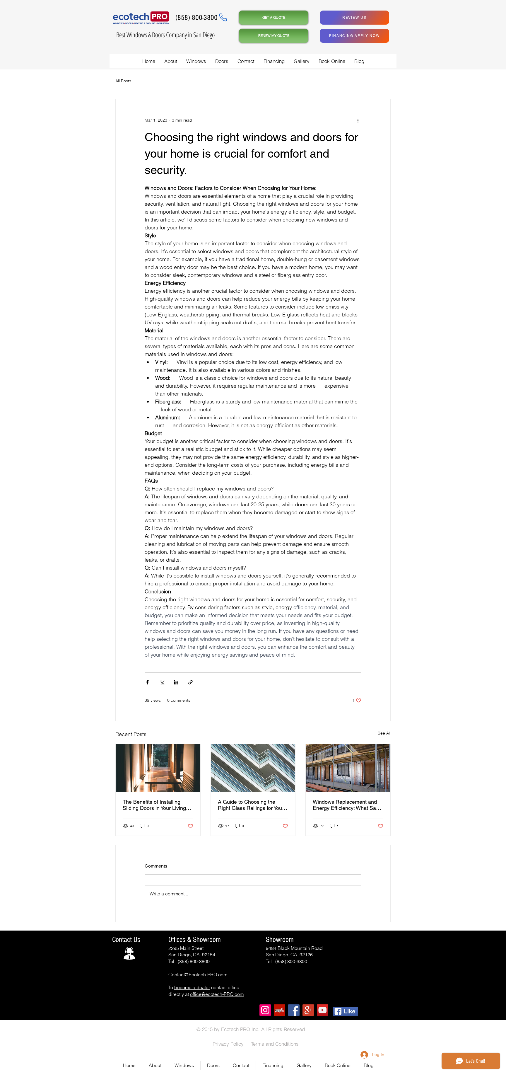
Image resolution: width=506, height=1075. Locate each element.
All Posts (123, 81)
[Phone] (223, 17)
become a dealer (192, 987)
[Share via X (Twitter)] (162, 682)
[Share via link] (190, 682)
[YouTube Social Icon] (322, 1010)
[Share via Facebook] (147, 682)
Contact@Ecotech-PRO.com (197, 974)
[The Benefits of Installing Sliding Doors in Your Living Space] (158, 768)
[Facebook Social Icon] (294, 1010)
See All (384, 733)
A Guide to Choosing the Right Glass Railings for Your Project (251, 805)
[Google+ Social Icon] (308, 1010)
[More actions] (357, 120)
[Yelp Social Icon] (279, 1010)
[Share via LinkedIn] (176, 682)
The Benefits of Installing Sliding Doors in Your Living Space (154, 805)
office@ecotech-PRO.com (217, 994)
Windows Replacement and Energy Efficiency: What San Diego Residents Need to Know (346, 805)
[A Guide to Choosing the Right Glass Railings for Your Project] (253, 768)
